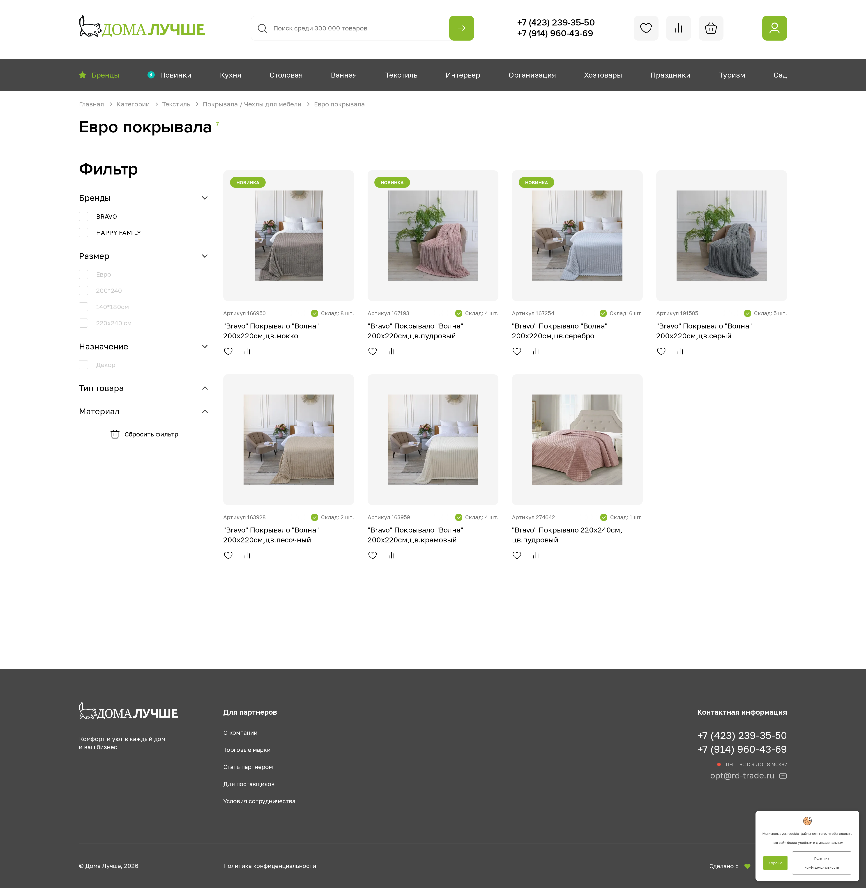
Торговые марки (247, 749)
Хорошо (775, 863)
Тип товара (101, 388)
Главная (92, 104)
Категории (133, 104)
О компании (240, 732)
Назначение (103, 346)
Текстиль (177, 104)
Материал (99, 411)
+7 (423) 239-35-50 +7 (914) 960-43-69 (742, 742)
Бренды (95, 198)
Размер (94, 256)
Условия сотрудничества (259, 801)
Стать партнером (248, 766)
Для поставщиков (249, 783)
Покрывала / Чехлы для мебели (253, 104)
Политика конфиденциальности (269, 865)
